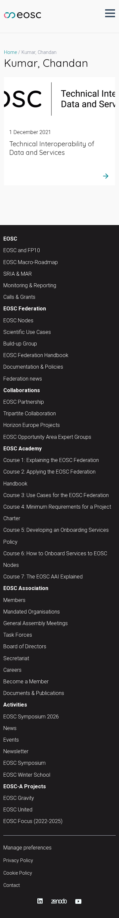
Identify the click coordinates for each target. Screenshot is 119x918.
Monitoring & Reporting (29, 285)
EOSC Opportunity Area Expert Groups (47, 437)
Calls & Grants (19, 297)
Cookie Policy (17, 873)
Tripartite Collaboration (29, 413)
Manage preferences (27, 848)
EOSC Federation (24, 308)
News (10, 728)
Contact (11, 885)
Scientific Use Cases (27, 332)
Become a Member (26, 681)
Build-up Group (20, 344)
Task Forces (17, 635)
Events (11, 740)
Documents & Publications (33, 693)
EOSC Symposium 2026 (31, 716)
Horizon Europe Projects (31, 425)
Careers (12, 670)
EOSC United (17, 809)
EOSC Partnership (23, 402)
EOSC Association (25, 588)
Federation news (22, 379)
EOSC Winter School (26, 775)
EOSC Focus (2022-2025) (32, 821)
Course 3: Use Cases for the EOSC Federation (56, 495)
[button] (110, 13)
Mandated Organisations (31, 612)
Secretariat (16, 658)
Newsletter (15, 751)
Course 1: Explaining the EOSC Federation (51, 460)
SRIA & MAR (17, 274)
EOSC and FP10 (21, 250)
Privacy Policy (18, 860)
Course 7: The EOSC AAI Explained (43, 577)
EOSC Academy (22, 448)
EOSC (10, 239)
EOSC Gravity (18, 798)
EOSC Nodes (18, 320)
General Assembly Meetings (35, 623)
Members (14, 600)
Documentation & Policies (33, 367)
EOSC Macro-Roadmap (30, 262)
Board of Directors (24, 646)
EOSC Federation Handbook (35, 355)
